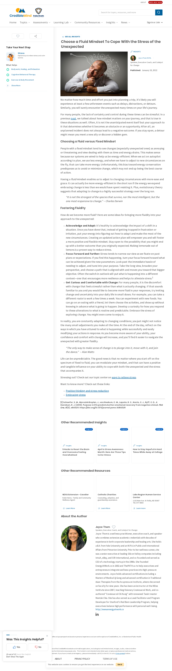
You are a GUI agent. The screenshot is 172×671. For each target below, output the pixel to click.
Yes (18, 647)
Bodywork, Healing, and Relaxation (25, 69)
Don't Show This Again (15, 657)
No (39, 647)
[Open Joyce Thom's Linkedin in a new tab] (97, 614)
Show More (15, 85)
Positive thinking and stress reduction (87, 390)
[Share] (36, 36)
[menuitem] (13, 22)
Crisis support (120, 654)
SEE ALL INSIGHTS (72, 36)
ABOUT (143, 2)
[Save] (18, 36)
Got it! (120, 665)
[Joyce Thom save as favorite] (113, 527)
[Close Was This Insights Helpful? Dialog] (47, 636)
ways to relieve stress (124, 377)
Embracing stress (76, 395)
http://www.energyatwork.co (110, 609)
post (73, 118)
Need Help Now (155, 2)
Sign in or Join (153, 22)
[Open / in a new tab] (38, 12)
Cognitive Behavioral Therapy (23, 74)
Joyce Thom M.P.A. (144, 58)
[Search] (158, 12)
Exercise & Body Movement (22, 80)
